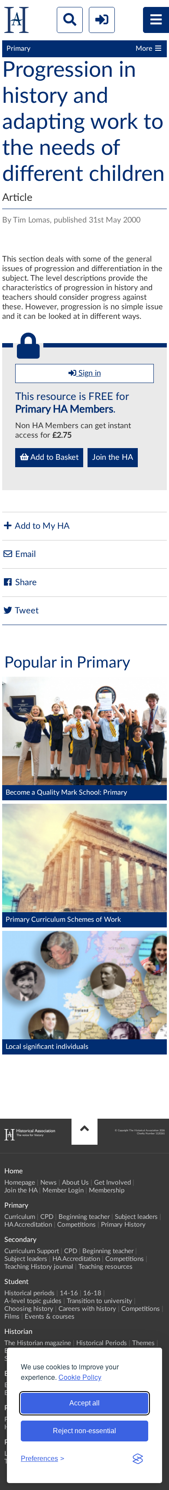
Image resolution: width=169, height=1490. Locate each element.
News (48, 1182)
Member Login (63, 1190)
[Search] (70, 20)
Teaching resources (105, 1267)
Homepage (19, 1182)
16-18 (92, 1293)
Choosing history (28, 1309)
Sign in (88, 373)
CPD (46, 1217)
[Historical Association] (16, 22)
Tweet (26, 610)
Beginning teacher (84, 1217)
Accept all (84, 1403)
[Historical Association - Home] (29, 1138)
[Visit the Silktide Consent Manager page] (137, 1458)
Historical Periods (101, 1343)
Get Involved (112, 1182)
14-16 (69, 1293)
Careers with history (87, 1309)
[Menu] (156, 20)
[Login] (102, 20)
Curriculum (19, 1217)
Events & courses (50, 1316)
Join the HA (112, 458)
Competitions (76, 1224)
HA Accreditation (28, 1224)
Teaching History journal (38, 1267)
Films (12, 1316)
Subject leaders (136, 1217)
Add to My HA (41, 526)
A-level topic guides (33, 1301)
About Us (75, 1182)
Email (24, 554)
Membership (106, 1190)
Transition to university (99, 1301)
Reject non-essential (84, 1430)
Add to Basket (53, 458)
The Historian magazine (37, 1343)
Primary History (123, 1224)
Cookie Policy (79, 1377)
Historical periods (29, 1293)
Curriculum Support (31, 1251)
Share (25, 582)
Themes (143, 1343)
